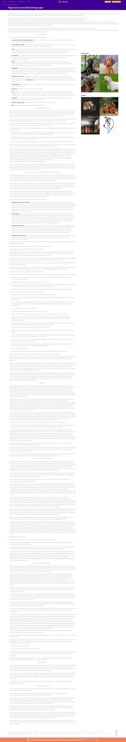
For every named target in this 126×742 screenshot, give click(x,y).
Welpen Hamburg (11, 733)
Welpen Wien (10, 734)
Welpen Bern (35, 734)
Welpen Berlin (78, 731)
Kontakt (47, 731)
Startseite (72, 731)
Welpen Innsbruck (19, 734)
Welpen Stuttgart (28, 733)
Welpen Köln (107, 733)
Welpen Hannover (54, 733)
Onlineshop (29, 1)
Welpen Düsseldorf (91, 733)
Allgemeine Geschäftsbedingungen (21, 731)
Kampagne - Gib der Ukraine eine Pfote (59, 731)
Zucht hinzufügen (117, 1)
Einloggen (108, 1)
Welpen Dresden (72, 733)
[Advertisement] (109, 43)
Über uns (42, 731)
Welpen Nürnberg (63, 733)
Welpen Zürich (27, 734)
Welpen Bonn (37, 733)
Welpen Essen (100, 733)
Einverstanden (95, 739)
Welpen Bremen (45, 733)
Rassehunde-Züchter (12, 1)
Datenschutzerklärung (78, 740)
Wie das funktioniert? (21, 1)
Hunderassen (4, 1)
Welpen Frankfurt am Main (88, 731)
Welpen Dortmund (81, 733)
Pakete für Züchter (35, 731)
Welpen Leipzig (20, 733)
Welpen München (100, 731)
